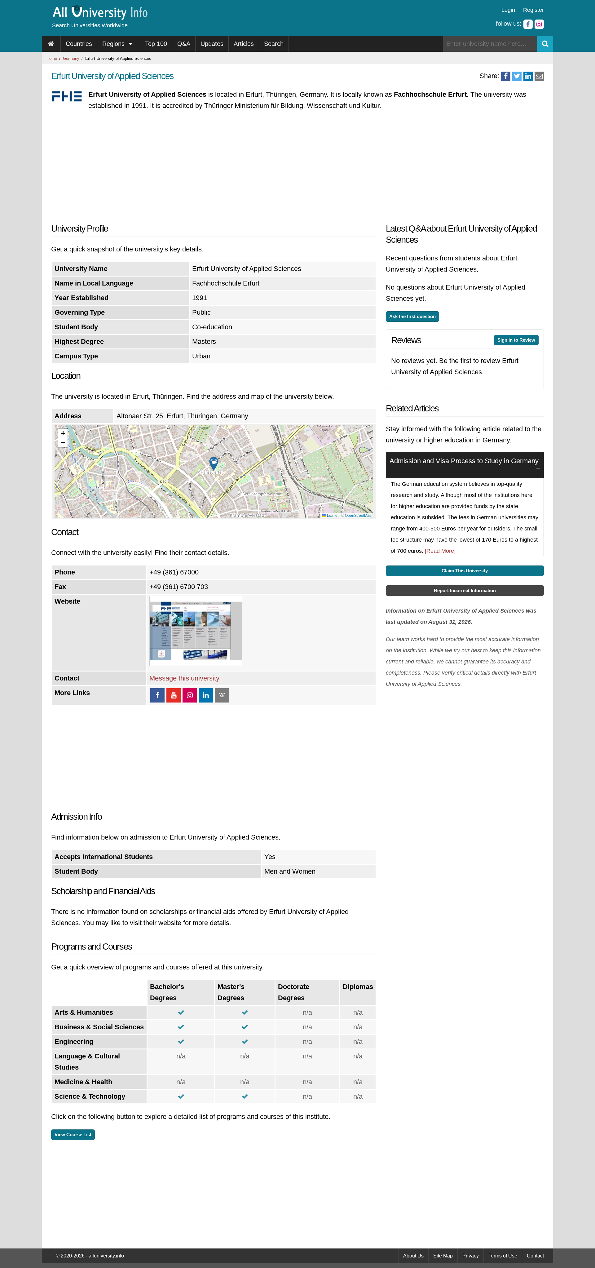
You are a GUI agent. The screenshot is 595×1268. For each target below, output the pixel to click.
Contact (535, 1255)
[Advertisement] (214, 167)
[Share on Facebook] (505, 76)
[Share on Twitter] (517, 76)
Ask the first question (412, 316)
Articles (244, 43)
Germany (71, 58)
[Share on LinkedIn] (528, 76)
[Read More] (440, 551)
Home (51, 58)
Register (533, 10)
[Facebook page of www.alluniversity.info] (528, 24)
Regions (114, 43)
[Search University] (545, 44)
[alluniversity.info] (99, 18)
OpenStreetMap (358, 515)
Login (508, 10)
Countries (79, 43)
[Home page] (51, 44)
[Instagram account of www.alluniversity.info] (539, 24)
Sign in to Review (516, 340)
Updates (212, 43)
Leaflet (332, 515)
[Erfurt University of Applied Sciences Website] (195, 663)
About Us (413, 1255)
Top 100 (156, 43)
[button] (213, 464)
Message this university (184, 678)
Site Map (443, 1255)
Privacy (470, 1255)
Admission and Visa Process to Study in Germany (464, 461)
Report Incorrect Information (465, 590)
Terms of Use (502, 1255)
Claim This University (465, 570)
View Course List (73, 1134)
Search (274, 43)
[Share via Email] (539, 76)
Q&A (183, 43)
